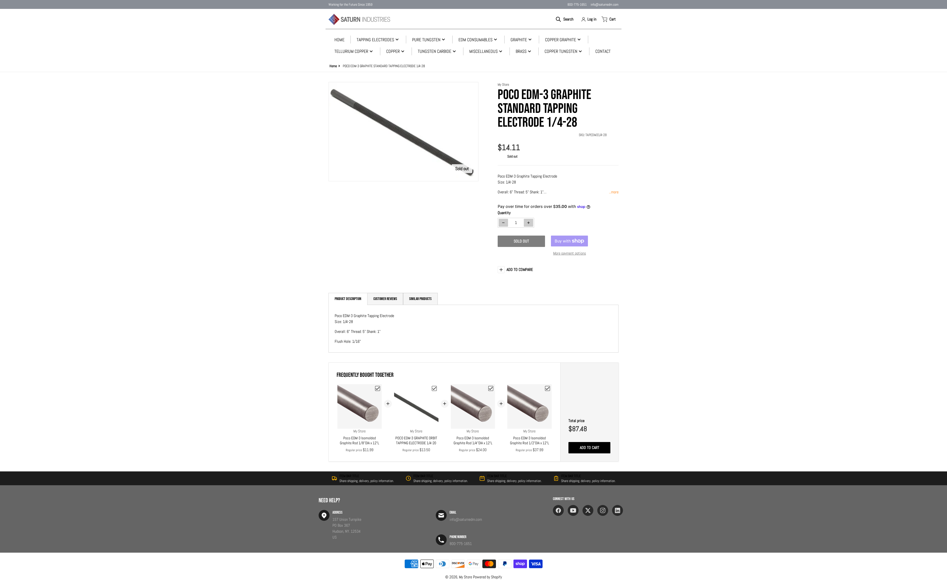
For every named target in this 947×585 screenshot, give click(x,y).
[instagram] (602, 510)
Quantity (504, 212)
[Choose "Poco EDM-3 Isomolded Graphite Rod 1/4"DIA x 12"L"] (490, 388)
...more (614, 192)
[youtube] (573, 510)
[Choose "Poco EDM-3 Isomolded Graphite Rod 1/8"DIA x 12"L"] (377, 388)
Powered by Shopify (487, 577)
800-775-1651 (577, 4)
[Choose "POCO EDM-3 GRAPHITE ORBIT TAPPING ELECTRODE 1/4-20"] (434, 388)
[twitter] (588, 510)
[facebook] (558, 510)
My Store (465, 577)
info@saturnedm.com (605, 4)
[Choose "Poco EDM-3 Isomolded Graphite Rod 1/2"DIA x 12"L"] (547, 388)
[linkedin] (617, 510)
